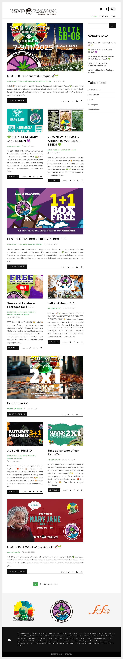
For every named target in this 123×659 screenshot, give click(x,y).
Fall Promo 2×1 (45, 377)
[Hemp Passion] (33, 16)
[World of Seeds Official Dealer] (24, 621)
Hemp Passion (29, 81)
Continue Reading (17, 100)
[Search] (112, 25)
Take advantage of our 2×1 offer (65, 434)
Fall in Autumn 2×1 (65, 286)
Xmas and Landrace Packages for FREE (25, 286)
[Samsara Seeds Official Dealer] (99, 618)
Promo (39, 244)
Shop (113, 16)
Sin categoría (54, 308)
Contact (104, 16)
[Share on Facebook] (73, 101)
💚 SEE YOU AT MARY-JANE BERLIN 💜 (25, 120)
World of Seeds (43, 81)
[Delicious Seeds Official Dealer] (61, 622)
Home (94, 16)
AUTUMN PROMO (25, 434)
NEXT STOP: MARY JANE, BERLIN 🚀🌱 (45, 520)
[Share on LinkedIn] (77, 101)
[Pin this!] (81, 101)
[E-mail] (101, 9)
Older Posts (49, 584)
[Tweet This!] (69, 101)
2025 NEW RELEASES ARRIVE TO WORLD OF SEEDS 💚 (65, 120)
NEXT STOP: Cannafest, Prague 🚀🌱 (45, 47)
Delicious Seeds (14, 81)
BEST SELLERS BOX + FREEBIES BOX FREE (45, 211)
